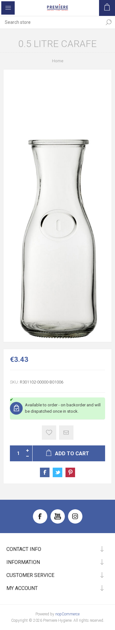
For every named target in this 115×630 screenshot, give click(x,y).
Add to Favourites (49, 432)
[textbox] (51, 22)
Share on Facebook (45, 472)
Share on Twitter (57, 472)
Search (108, 22)
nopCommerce (67, 614)
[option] (57, 206)
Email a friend (66, 432)
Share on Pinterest (70, 472)
